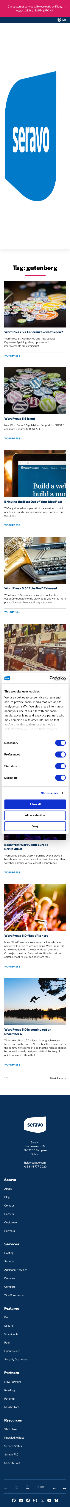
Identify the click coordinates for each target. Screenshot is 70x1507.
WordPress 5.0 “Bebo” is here (26, 935)
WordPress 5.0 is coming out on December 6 (27, 1032)
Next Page (58, 1078)
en (64, 19)
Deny (35, 826)
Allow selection (35, 815)
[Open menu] (63, 136)
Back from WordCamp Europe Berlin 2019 (26, 847)
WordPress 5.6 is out (19, 418)
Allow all (35, 804)
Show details (49, 792)
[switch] (60, 755)
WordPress (12, 355)
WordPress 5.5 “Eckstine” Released (30, 588)
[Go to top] (52, 1501)
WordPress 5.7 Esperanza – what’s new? (33, 332)
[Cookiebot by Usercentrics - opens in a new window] (50, 678)
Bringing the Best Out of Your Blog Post (33, 502)
